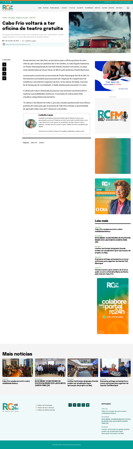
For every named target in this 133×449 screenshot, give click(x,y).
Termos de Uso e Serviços (45, 407)
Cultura (4, 17)
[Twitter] (8, 2)
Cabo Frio (32, 17)
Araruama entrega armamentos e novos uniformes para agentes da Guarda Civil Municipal (111, 261)
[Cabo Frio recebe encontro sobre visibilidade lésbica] (17, 368)
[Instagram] (5, 2)
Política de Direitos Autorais (46, 410)
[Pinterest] (4, 74)
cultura (41, 143)
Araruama (98, 257)
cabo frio (34, 143)
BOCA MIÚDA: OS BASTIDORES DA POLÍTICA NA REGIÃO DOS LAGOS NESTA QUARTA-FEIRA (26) (112, 240)
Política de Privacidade (44, 405)
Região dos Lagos (22, 17)
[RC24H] (8, 8)
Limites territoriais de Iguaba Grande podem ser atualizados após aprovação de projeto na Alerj (112, 251)
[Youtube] (10, 2)
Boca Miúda (98, 236)
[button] (128, 8)
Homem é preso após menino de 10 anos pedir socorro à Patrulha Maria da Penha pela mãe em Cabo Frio (111, 272)
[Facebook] (3, 2)
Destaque (11, 17)
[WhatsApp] (4, 78)
